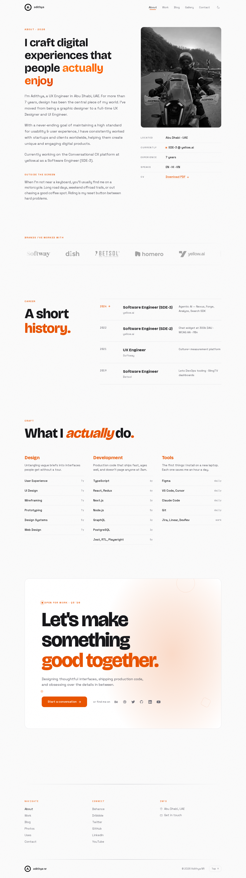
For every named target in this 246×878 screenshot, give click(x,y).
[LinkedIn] (150, 701)
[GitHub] (141, 701)
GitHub (97, 828)
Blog (177, 7)
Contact (204, 7)
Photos (30, 828)
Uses (28, 835)
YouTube (98, 841)
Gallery (189, 7)
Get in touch (173, 815)
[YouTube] (158, 701)
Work (165, 7)
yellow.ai (32, 160)
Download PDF (175, 177)
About (153, 7)
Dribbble (97, 815)
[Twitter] (133, 701)
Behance (98, 809)
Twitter (97, 822)
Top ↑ (215, 868)
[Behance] (116, 701)
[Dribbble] (124, 701)
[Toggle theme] (218, 7)
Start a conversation (62, 701)
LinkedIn (98, 835)
